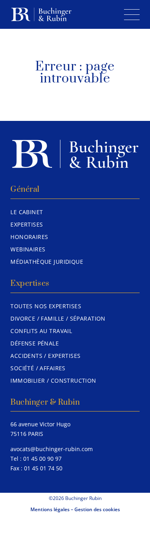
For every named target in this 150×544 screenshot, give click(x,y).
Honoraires (29, 237)
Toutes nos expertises (45, 306)
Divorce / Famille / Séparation (58, 318)
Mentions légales (50, 509)
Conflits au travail (41, 331)
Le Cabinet (26, 212)
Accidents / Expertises (45, 355)
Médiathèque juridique (46, 261)
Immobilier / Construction (53, 380)
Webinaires (27, 249)
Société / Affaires (38, 368)
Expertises (26, 224)
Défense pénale (34, 343)
